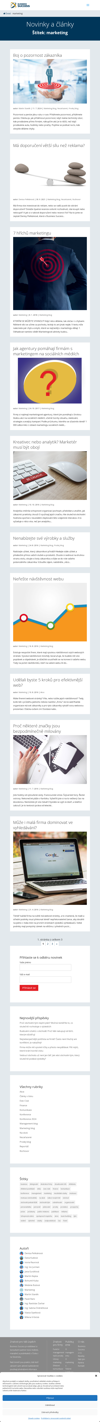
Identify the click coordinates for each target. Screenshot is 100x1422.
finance (55, 1189)
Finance (23, 1105)
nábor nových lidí (54, 1198)
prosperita (74, 1207)
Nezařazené (62, 108)
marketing (47, 1193)
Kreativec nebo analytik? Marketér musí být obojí (45, 444)
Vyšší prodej (58, 1355)
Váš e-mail (25, 974)
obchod (66, 1198)
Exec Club (24, 1100)
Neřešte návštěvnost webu (38, 579)
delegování (34, 1184)
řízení (65, 1221)
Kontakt (81, 1366)
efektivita (72, 1184)
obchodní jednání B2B (29, 1202)
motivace (73, 1193)
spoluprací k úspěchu (44, 1216)
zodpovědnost (50, 1221)
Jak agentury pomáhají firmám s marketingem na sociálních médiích (46, 351)
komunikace (65, 1189)
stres (56, 1216)
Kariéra (81, 1362)
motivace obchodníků (29, 1198)
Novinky (81, 1356)
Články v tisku (26, 1096)
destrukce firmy (46, 1184)
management (36, 1193)
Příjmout (50, 1398)
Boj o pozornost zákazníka (37, 55)
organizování (69, 1202)
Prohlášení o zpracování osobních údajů (56, 1418)
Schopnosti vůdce (27, 1216)
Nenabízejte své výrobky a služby (44, 538)
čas (59, 1221)
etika (39, 1189)
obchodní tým (45, 1202)
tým (75, 1216)
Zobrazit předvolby (50, 1412)
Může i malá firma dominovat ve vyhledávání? (43, 824)
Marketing (23, 315)
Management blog (29, 1123)
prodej (55, 1207)
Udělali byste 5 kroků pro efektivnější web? (47, 682)
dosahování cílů (60, 1184)
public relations (43, 1212)
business (24, 1184)
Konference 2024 (28, 1119)
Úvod (8, 13)
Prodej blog (73, 108)
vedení (23, 1221)
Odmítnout (50, 1405)
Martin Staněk (24, 108)
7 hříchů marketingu (32, 233)
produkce (64, 1207)
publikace (55, 1212)
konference (25, 1193)
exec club (46, 1189)
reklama (64, 1212)
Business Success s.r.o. (81, 1349)
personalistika (26, 1207)
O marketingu (69, 1362)
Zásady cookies (34, 1418)
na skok (42, 1198)
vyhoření (31, 1221)
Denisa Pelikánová (26, 199)
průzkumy (31, 1212)
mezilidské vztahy (60, 1193)
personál (37, 1207)
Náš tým (81, 1359)
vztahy (39, 1221)
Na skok (24, 1132)
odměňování (57, 1202)
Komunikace (26, 1110)
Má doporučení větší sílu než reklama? (49, 145)
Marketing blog (50, 108)
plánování (46, 1207)
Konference (25, 1114)
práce (23, 1212)
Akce (42, 692)
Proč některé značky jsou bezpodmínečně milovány (37, 728)
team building (66, 1216)
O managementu (69, 1352)
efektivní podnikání (28, 1189)
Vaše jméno (25, 962)
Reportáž (24, 1146)
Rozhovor (76, 199)
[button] (96, 1375)
